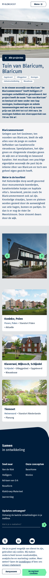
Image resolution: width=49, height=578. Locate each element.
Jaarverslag (8, 497)
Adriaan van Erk (10, 480)
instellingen (25, 561)
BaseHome (31, 469)
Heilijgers (7, 475)
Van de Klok (8, 469)
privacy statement (11, 565)
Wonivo (29, 475)
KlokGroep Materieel (12, 491)
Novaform (7, 486)
